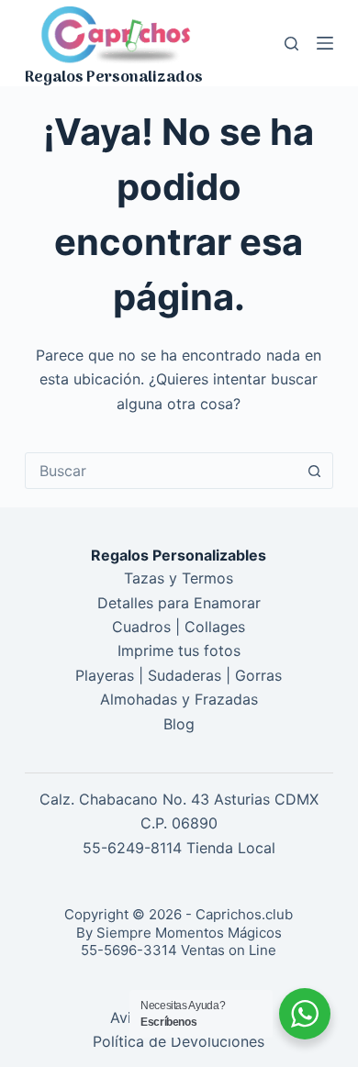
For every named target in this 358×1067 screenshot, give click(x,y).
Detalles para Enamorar (179, 603)
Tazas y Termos (178, 578)
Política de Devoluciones (178, 1041)
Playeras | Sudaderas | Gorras (178, 675)
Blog (179, 724)
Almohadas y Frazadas (179, 699)
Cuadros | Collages (178, 626)
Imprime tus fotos (179, 650)
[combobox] (161, 470)
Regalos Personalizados (114, 78)
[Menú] (325, 43)
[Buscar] (291, 43)
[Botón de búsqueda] (314, 470)
